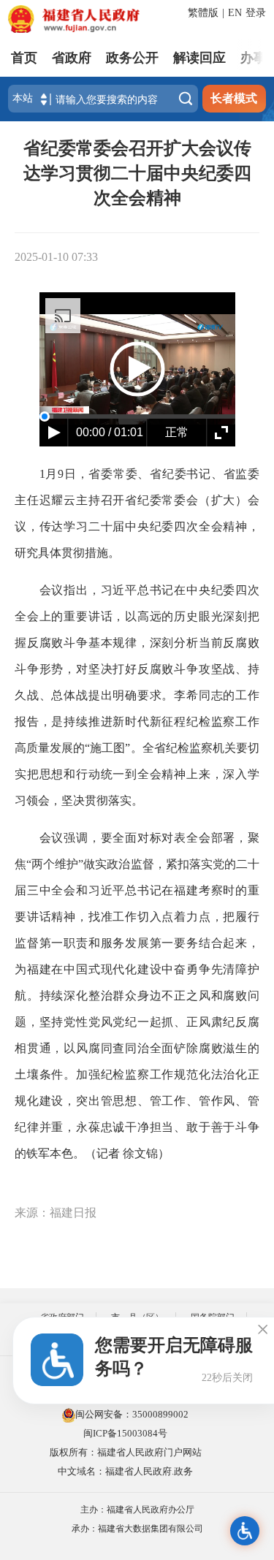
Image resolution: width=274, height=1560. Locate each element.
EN (235, 12)
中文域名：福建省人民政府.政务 (125, 1471)
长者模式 (233, 98)
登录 (256, 12)
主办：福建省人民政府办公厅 (137, 1509)
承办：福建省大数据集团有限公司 (137, 1528)
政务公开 (132, 57)
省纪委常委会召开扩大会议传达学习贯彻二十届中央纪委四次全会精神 (137, 173)
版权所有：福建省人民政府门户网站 (126, 1452)
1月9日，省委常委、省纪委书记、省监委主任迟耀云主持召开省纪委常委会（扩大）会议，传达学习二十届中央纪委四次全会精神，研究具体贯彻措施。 (137, 513)
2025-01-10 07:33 (56, 257)
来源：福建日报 (55, 1212)
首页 (24, 57)
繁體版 (203, 12)
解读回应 (199, 57)
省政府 (71, 57)
